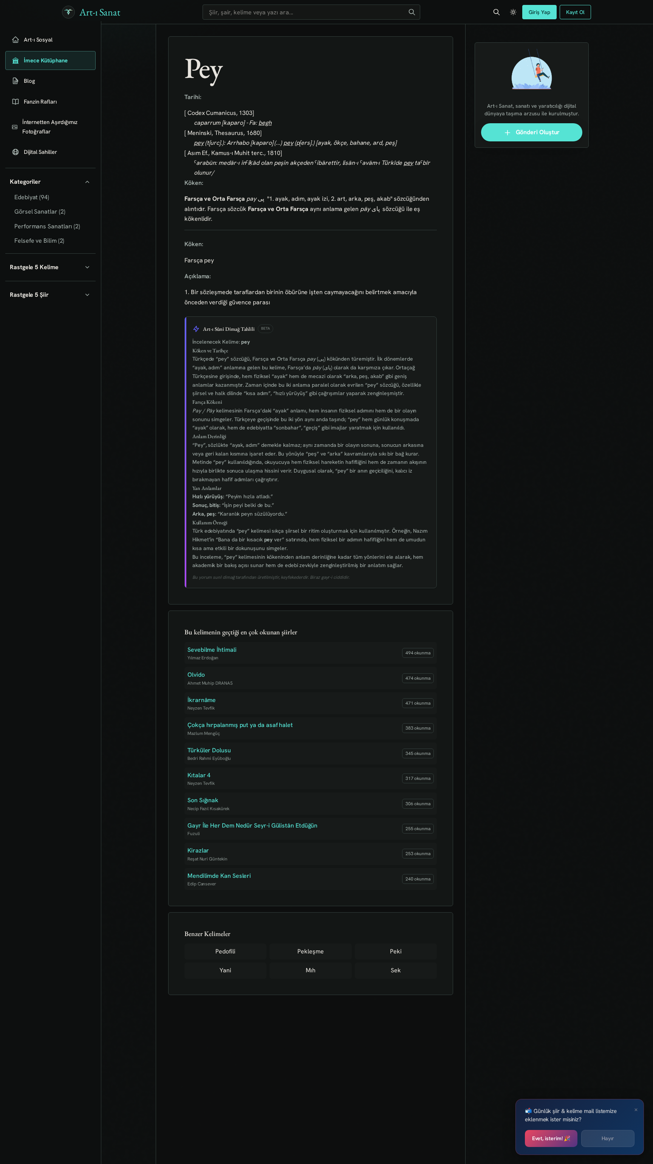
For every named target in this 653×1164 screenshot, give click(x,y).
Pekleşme (310, 951)
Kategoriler (25, 182)
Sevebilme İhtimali (212, 650)
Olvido (196, 675)
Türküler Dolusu (209, 750)
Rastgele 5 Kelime (34, 267)
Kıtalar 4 (198, 775)
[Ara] (412, 12)
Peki (396, 951)
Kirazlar (198, 850)
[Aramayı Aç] (496, 12)
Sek (396, 970)
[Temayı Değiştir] (513, 12)
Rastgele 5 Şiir (29, 295)
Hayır (608, 1138)
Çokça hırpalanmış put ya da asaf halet (240, 725)
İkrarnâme (201, 700)
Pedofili (225, 951)
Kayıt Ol (575, 12)
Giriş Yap (539, 12)
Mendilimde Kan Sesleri (219, 876)
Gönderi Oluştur (537, 132)
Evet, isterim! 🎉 (551, 1138)
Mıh (311, 970)
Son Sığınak (202, 800)
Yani (225, 970)
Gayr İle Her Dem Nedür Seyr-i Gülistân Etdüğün (252, 825)
